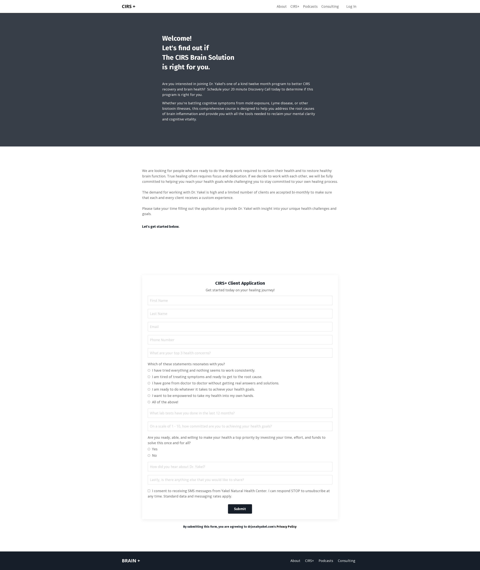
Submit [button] (240, 509)
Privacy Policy (287, 526)
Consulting (330, 6)
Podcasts (310, 6)
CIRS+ (294, 6)
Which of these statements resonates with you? (186, 364)
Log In (351, 6)
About (282, 6)
